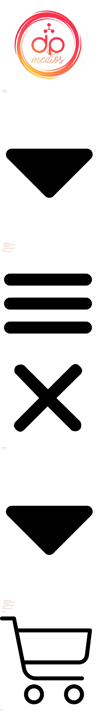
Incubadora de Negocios (9, 248)
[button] (48, 350)
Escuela (4, 90)
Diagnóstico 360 (7, 243)
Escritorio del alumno (7, 251)
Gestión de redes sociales (9, 245)
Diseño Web (6, 246)
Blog (4, 250)
